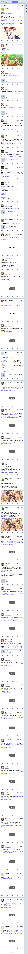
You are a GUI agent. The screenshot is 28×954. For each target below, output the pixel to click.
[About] (26, 16)
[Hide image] (2, 28)
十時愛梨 (5, 5)
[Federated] (26, 11)
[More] (22, 40)
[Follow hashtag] (22, 5)
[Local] (26, 8)
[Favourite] (12, 40)
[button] (12, 289)
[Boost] (8, 40)
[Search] (26, 5)
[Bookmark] (17, 40)
